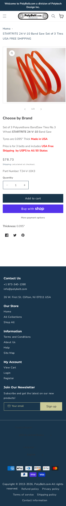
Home (6, 28)
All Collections (13, 317)
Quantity (8, 177)
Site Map (9, 353)
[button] (5, 16)
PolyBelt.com (42, 484)
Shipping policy (46, 494)
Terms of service (23, 494)
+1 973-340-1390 (15, 284)
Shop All (9, 322)
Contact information (34, 500)
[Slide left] (25, 109)
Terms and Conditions (17, 337)
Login (7, 373)
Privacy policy (50, 489)
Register (9, 378)
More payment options (33, 217)
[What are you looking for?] (53, 16)
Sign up (51, 406)
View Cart (10, 367)
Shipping (7, 164)
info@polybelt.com (15, 289)
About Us (10, 342)
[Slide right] (41, 109)
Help (7, 347)
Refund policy (30, 489)
